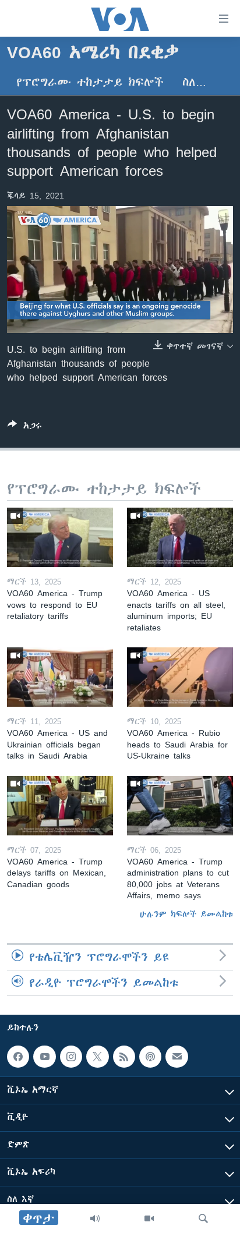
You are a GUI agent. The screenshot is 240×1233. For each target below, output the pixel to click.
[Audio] (94, 1218)
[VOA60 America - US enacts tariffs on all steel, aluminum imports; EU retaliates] (180, 537)
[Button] (25, 427)
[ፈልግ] (203, 1218)
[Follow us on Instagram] (71, 1057)
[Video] (149, 1218)
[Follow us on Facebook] (18, 1057)
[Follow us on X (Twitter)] (97, 1057)
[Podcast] (150, 1057)
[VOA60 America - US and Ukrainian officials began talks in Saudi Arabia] (60, 677)
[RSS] (124, 1057)
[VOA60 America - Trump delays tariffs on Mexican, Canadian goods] (60, 805)
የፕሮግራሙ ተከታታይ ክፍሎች (90, 82)
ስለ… (194, 82)
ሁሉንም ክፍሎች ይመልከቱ (186, 914)
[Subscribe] (176, 1057)
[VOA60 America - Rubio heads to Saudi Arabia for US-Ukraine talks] (180, 677)
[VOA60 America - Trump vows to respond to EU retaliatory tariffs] (60, 537)
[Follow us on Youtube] (44, 1057)
